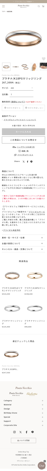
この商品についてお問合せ (23, 139)
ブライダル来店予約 (11, 230)
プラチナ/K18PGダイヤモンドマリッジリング (12, 289)
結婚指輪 (9, 11)
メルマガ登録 (24, 440)
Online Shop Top (23, 452)
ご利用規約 (23, 458)
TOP (3, 11)
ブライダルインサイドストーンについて (20, 119)
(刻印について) (18, 101)
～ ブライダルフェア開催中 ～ (23, 1)
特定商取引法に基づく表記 (23, 455)
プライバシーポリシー (23, 461)
